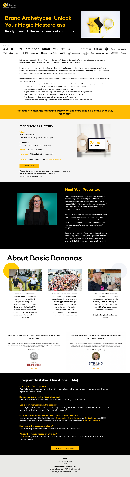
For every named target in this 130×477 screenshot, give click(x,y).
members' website (53, 159)
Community (61, 418)
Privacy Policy (57, 472)
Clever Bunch (74, 418)
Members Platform (91, 420)
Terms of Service (70, 472)
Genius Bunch (90, 418)
